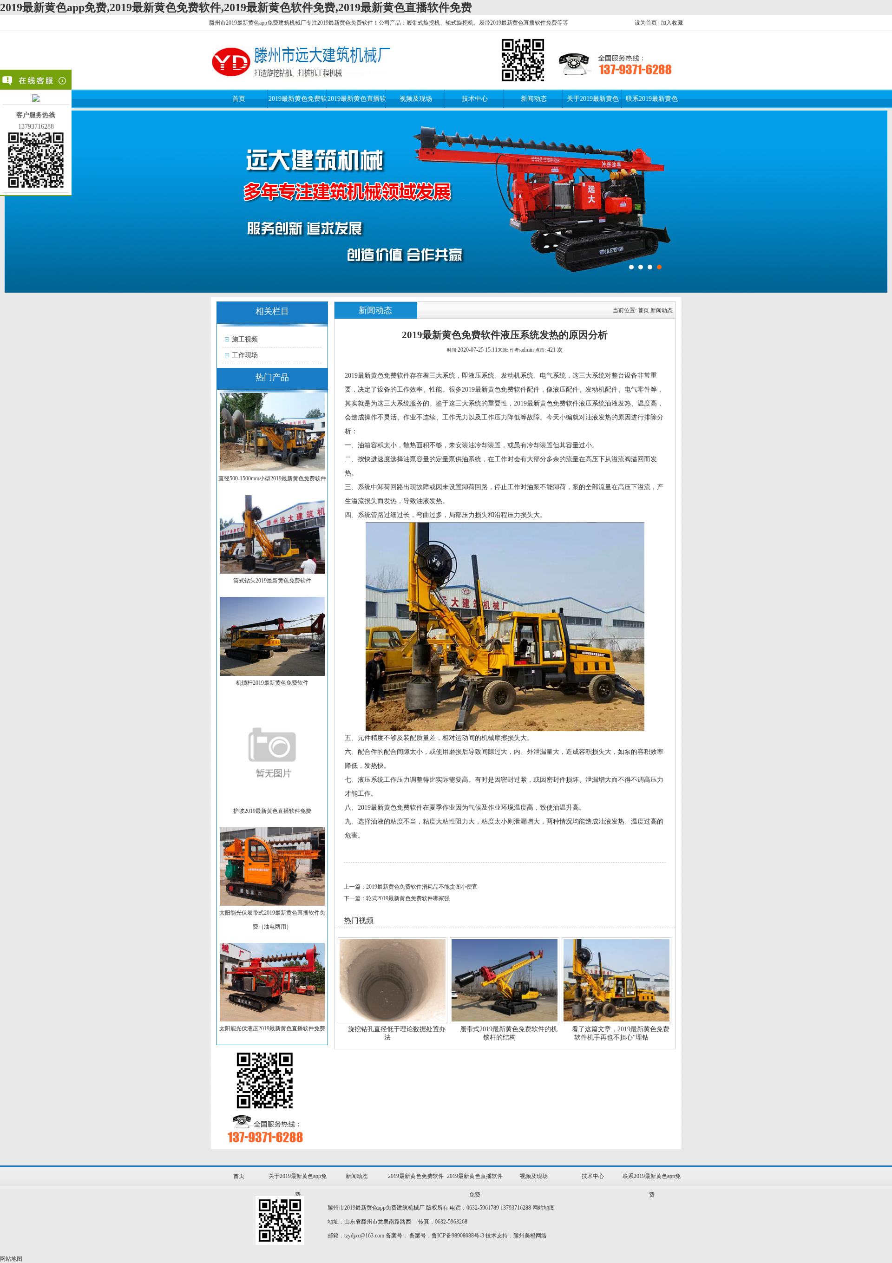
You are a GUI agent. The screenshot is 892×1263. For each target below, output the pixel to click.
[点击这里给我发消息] (35, 99)
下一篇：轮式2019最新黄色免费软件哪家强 (397, 898)
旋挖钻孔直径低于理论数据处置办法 (397, 1033)
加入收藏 (672, 23)
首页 (238, 98)
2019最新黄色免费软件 (416, 1176)
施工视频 (245, 339)
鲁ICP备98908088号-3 (458, 1235)
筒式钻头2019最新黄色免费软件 (272, 580)
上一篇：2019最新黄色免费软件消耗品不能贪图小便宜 (411, 886)
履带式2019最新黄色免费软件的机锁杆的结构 (509, 1033)
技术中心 (475, 98)
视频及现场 (416, 98)
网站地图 (543, 1207)
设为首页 (646, 23)
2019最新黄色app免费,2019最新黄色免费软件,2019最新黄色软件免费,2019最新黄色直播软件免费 (236, 7)
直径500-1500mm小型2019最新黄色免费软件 (272, 478)
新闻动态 (534, 98)
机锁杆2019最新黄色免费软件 (272, 683)
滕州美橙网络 (530, 1235)
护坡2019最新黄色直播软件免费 (272, 811)
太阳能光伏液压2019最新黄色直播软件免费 (272, 1028)
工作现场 (245, 355)
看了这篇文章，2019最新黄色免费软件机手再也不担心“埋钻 (620, 1033)
